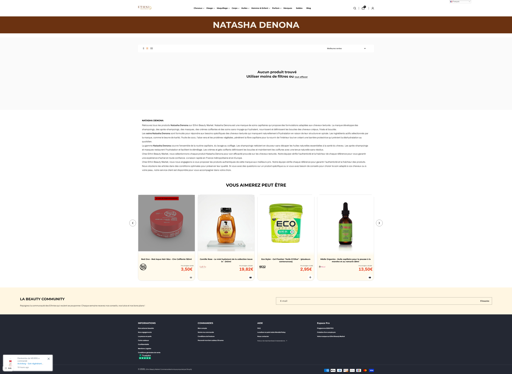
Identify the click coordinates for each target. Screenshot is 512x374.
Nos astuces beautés (146, 328)
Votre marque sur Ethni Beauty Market (331, 336)
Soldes (299, 8)
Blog (308, 8)
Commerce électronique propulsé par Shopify (176, 369)
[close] (48, 359)
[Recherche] (356, 8)
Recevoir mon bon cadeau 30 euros (211, 340)
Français (455, 2)
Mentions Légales (144, 348)
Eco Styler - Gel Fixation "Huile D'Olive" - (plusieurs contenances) (285, 260)
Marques (287, 8)
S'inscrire (484, 301)
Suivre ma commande (206, 332)
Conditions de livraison (206, 336)
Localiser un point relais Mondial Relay (271, 332)
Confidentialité (143, 344)
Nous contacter (263, 336)
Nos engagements (145, 332)
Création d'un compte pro (326, 332)
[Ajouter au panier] (250, 277)
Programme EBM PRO (325, 328)
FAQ (259, 328)
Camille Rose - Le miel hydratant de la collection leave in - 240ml (226, 260)
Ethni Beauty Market (153, 369)
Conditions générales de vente (149, 352)
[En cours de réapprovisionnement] (191, 277)
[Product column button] (143, 48)
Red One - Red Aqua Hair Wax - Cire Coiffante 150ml (166, 259)
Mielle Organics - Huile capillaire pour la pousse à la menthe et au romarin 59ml (345, 260)
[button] (198, 8)
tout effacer (301, 77)
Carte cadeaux (143, 340)
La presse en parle (144, 336)
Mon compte (202, 328)
